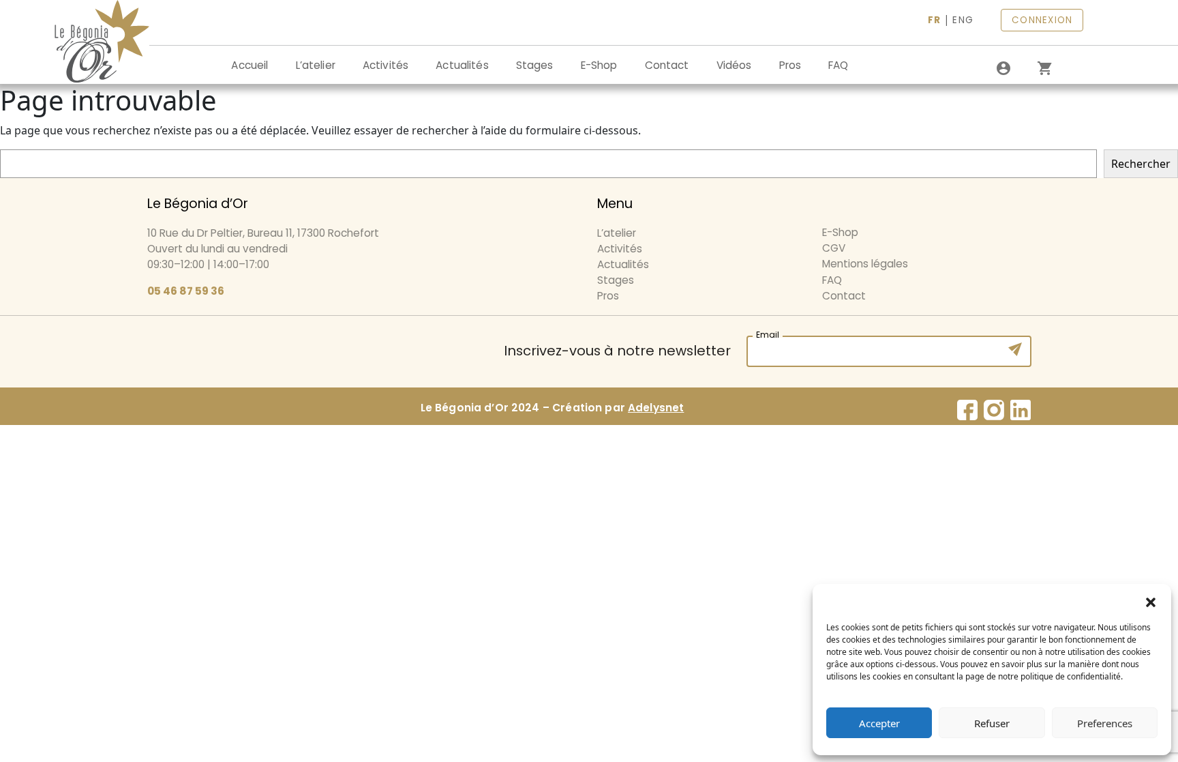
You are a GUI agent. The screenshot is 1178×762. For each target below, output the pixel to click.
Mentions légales (865, 264)
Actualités (462, 65)
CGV (833, 248)
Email (767, 333)
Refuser (992, 723)
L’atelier (315, 65)
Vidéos (734, 65)
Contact (667, 65)
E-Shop (599, 65)
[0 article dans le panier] (1044, 68)
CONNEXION (1042, 20)
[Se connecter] (1003, 68)
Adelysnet (656, 407)
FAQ (838, 65)
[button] (1151, 601)
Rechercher (1141, 163)
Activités (385, 65)
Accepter (879, 723)
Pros (790, 65)
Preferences (1104, 723)
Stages (535, 65)
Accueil (249, 65)
